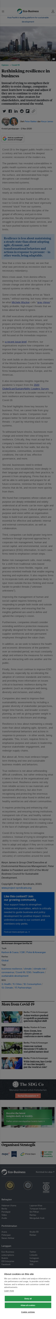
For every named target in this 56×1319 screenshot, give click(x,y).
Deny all (28, 1299)
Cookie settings (28, 1312)
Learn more (9, 1291)
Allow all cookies (28, 1305)
